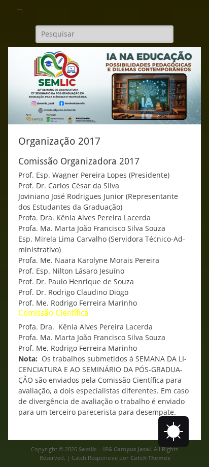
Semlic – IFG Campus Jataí (115, 449)
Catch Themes (150, 457)
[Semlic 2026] (104, 121)
